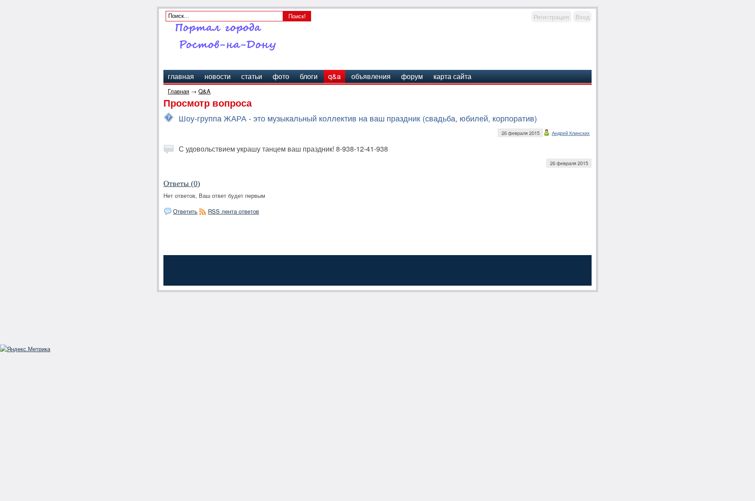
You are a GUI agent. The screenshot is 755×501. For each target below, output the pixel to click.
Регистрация (551, 16)
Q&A (204, 91)
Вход (582, 16)
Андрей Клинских (571, 132)
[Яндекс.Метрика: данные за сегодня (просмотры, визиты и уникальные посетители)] (25, 349)
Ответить (185, 211)
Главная (178, 91)
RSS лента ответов (233, 211)
